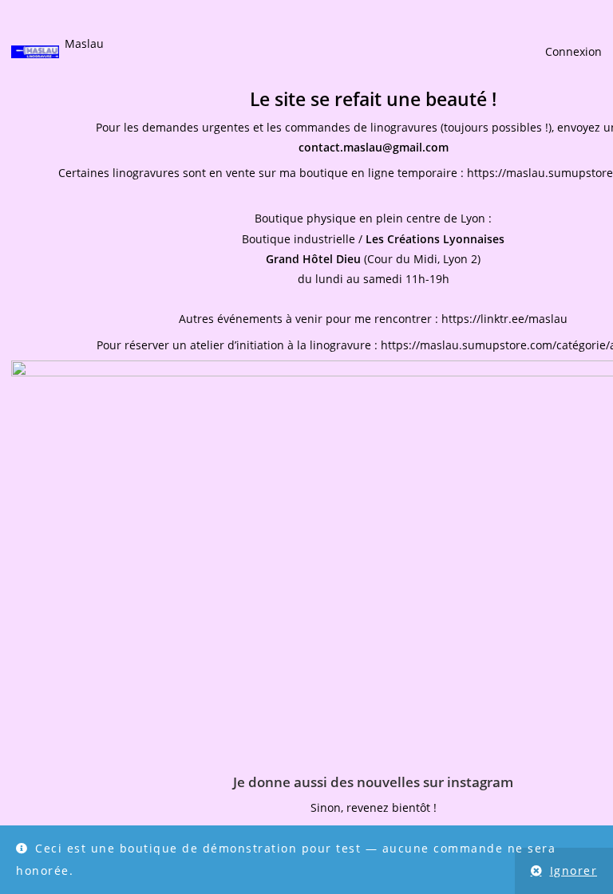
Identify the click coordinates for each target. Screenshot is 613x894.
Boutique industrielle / (373, 238)
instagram (480, 782)
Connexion (573, 51)
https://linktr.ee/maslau (504, 318)
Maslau (84, 43)
